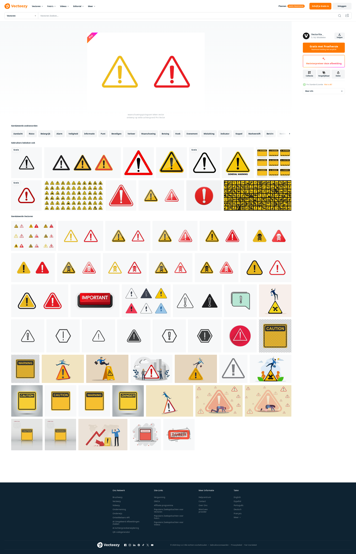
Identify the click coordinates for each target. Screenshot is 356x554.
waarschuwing (148, 133)
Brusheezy (117, 497)
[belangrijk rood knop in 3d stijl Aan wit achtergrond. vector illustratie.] (95, 300)
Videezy (116, 505)
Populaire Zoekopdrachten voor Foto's (168, 516)
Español (237, 501)
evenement (192, 133)
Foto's (50, 6)
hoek (177, 133)
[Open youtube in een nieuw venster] (152, 545)
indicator (225, 133)
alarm (59, 133)
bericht (270, 133)
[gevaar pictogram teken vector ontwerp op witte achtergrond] (33, 236)
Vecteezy (117, 501)
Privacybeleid (236, 545)
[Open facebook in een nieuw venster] (125, 545)
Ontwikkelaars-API (121, 517)
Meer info (309, 91)
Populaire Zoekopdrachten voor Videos (168, 523)
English (237, 497)
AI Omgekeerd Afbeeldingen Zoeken (126, 522)
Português (238, 505)
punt (103, 133)
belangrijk (45, 133)
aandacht (18, 133)
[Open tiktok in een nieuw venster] (143, 545)
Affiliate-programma (163, 505)
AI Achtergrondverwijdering (126, 528)
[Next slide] (287, 133)
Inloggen (342, 6)
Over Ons (203, 505)
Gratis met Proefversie (324, 48)
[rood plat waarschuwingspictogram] (240, 335)
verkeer (131, 133)
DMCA (157, 501)
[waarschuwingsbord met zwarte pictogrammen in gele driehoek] (74, 195)
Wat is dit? (328, 84)
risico (31, 133)
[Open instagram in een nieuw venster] (130, 545)
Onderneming (119, 509)
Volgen (340, 37)
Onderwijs (117, 513)
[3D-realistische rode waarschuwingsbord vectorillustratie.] (204, 195)
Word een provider (203, 510)
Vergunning (159, 497)
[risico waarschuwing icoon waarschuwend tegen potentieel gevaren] (197, 300)
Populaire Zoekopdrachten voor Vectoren (168, 510)
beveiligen (116, 133)
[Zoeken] (339, 15)
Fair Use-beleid (250, 545)
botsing (165, 133)
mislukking (209, 133)
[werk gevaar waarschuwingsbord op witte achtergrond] (257, 195)
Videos (63, 6)
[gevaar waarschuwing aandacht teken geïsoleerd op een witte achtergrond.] (204, 162)
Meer (90, 6)
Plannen (282, 6)
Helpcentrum (205, 497)
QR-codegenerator (121, 532)
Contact (202, 501)
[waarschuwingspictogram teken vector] (266, 267)
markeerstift (254, 133)
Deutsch (237, 509)
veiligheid (73, 133)
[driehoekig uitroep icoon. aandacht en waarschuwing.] (233, 369)
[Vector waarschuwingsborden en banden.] (238, 162)
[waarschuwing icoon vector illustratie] (240, 300)
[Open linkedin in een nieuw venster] (134, 545)
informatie (89, 133)
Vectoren (36, 6)
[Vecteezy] (15, 6)
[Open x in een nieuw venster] (148, 545)
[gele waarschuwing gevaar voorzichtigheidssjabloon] (273, 162)
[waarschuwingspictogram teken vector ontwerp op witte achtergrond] (161, 195)
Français (238, 513)
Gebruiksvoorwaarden (219, 545)
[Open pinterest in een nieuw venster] (139, 545)
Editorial (77, 6)
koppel (239, 133)
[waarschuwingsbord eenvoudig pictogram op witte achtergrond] (26, 195)
